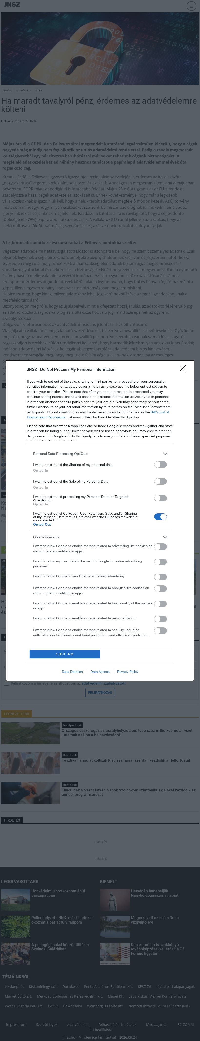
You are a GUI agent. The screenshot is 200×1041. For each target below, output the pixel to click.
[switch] (160, 464)
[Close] (184, 370)
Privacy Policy (127, 672)
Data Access (100, 672)
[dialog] (100, 520)
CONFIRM (65, 654)
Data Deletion (72, 672)
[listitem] (100, 453)
